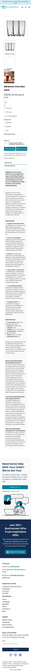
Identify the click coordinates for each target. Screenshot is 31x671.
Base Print (9, 68)
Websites (5, 604)
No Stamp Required (11, 116)
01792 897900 (14, 567)
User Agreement (8, 627)
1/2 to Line (9, 108)
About (4, 606)
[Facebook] (10, 655)
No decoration (8, 155)
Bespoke (8, 126)
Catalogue (6, 602)
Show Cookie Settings (15, 669)
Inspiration (9, 122)
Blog (3, 611)
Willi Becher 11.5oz (9, 54)
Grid (7, 130)
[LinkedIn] (20, 655)
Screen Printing (8, 153)
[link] (10, 7)
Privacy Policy (7, 625)
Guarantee (6, 622)
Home (4, 599)
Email (3, 641)
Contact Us (6, 609)
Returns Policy (7, 620)
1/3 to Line (9, 112)
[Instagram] (15, 655)
